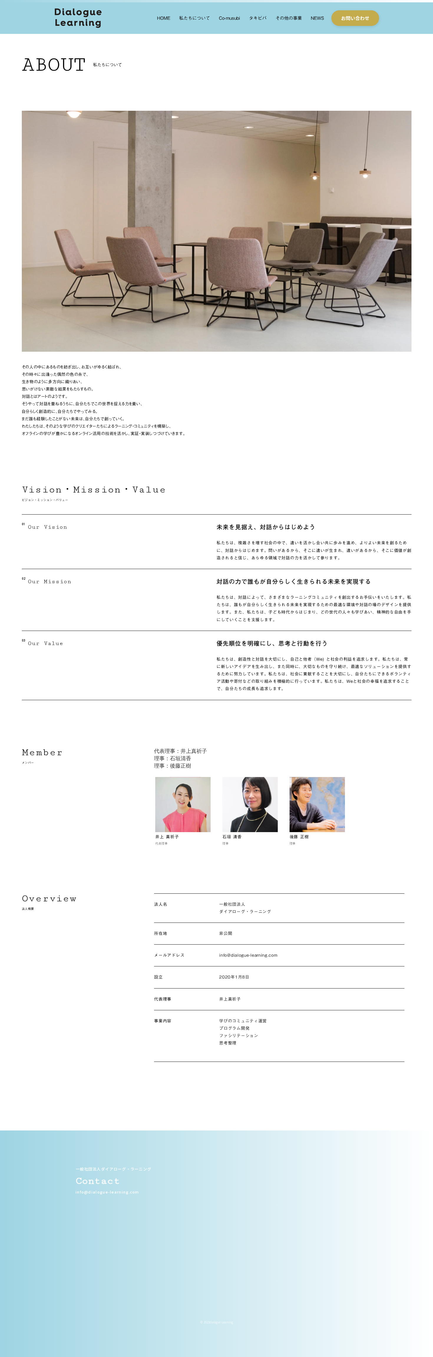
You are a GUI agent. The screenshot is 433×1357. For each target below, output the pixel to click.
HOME (163, 18)
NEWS (317, 18)
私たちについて (194, 18)
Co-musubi (229, 18)
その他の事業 (288, 18)
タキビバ (258, 18)
